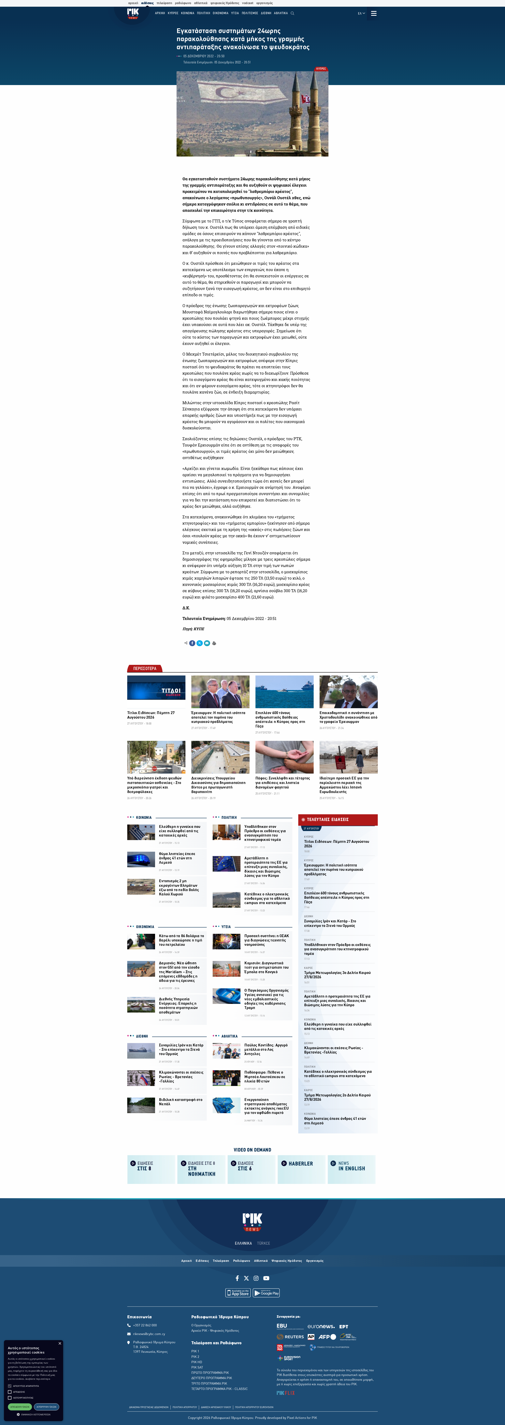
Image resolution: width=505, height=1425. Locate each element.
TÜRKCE (263, 1244)
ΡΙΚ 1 (195, 1351)
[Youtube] (266, 1278)
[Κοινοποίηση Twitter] (199, 643)
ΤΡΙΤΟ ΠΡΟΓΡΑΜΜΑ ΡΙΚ (209, 1383)
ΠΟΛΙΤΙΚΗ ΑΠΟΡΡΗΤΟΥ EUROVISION (254, 1407)
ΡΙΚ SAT (197, 1367)
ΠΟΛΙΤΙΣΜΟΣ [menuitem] (250, 13)
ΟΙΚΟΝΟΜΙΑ (145, 927)
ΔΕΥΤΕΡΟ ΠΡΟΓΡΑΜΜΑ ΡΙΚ (211, 1378)
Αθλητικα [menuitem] (281, 13)
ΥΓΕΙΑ (226, 927)
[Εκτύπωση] (213, 643)
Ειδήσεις (202, 1261)
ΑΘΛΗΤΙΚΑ (230, 1037)
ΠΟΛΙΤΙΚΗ (229, 818)
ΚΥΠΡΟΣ (321, 69)
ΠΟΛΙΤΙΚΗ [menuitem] (203, 13)
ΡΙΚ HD (196, 1362)
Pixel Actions (296, 1418)
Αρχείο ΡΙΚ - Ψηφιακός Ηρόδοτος (215, 1330)
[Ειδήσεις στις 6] (251, 1169)
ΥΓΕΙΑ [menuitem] (235, 13)
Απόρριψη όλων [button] (46, 1406)
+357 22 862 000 (145, 1325)
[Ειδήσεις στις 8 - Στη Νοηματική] (201, 1169)
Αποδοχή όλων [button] (19, 1406)
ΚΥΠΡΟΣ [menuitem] (173, 13)
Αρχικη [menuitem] (160, 13)
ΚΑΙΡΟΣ (308, 968)
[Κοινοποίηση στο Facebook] (192, 643)
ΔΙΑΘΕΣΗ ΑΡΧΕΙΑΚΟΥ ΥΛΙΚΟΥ (216, 1407)
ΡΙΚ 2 (195, 1357)
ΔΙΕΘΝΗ (142, 1037)
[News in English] (352, 1169)
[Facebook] (238, 1278)
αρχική (133, 3)
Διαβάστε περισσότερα (37, 1378)
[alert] (33, 1380)
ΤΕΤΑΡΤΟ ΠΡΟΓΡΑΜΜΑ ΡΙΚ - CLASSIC (219, 1389)
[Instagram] (256, 1278)
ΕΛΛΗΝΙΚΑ (243, 1244)
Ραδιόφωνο (241, 1261)
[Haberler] (302, 1169)
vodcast (247, 3)
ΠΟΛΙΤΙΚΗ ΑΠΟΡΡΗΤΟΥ (185, 1407)
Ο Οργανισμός (201, 1325)
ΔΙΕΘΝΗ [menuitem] (266, 13)
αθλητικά (201, 3)
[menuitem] (292, 13)
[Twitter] (246, 1278)
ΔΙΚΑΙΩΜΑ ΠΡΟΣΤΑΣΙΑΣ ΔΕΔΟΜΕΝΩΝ (148, 1407)
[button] (10, 1386)
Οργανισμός (315, 1261)
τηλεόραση (164, 3)
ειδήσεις (147, 3)
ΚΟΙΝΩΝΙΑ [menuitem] (188, 13)
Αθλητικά (261, 1261)
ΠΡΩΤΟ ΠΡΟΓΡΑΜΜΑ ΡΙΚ (210, 1373)
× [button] (59, 1343)
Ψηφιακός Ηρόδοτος (287, 1261)
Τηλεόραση (221, 1261)
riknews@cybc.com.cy (149, 1334)
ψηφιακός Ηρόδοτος (224, 3)
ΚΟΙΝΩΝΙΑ (144, 818)
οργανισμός (264, 3)
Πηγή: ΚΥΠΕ (193, 628)
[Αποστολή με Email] (207, 643)
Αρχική (186, 1261)
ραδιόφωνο (183, 3)
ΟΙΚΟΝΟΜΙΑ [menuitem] (221, 13)
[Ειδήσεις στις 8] (151, 1169)
